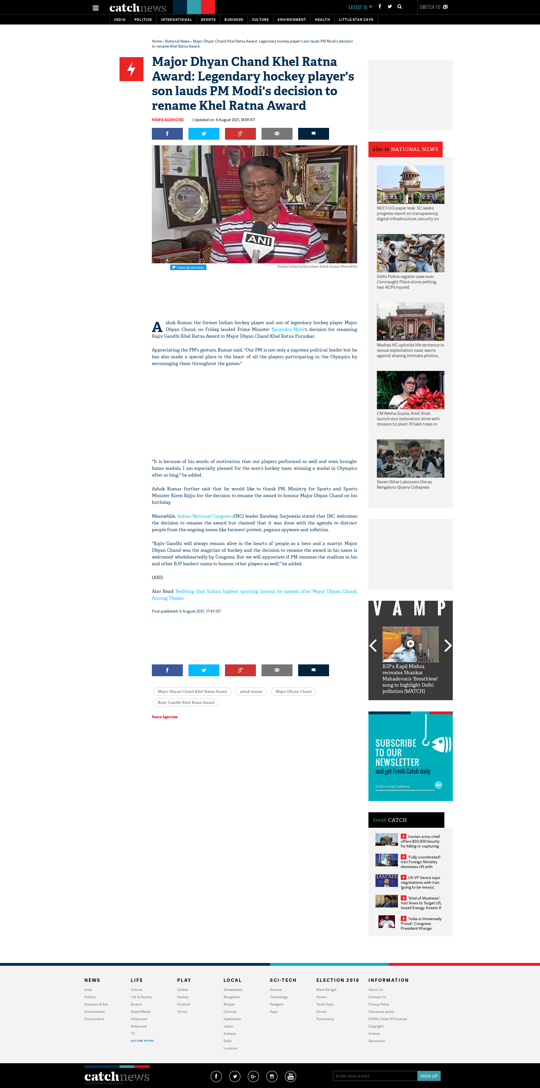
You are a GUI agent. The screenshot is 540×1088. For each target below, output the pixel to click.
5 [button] (427, 704)
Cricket (182, 989)
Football (183, 1004)
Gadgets (277, 1004)
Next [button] (448, 646)
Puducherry (325, 1018)
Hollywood (139, 1018)
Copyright (376, 1026)
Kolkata (230, 1033)
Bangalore (232, 996)
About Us (375, 989)
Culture (260, 19)
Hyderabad (232, 1018)
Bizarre (136, 1004)
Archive (374, 1033)
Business (233, 19)
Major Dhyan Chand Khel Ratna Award (192, 691)
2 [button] (402, 704)
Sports (208, 19)
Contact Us (377, 996)
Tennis (182, 1011)
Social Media (141, 1011)
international (177, 19)
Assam (321, 996)
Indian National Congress (204, 516)
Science (276, 989)
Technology (279, 996)
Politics (143, 19)
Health (322, 19)
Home (157, 41)
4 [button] (419, 704)
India (120, 19)
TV (133, 1033)
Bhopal (229, 1004)
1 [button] (394, 704)
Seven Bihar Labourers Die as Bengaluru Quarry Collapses (404, 484)
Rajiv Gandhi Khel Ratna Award (186, 702)
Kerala (321, 1011)
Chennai (230, 1011)
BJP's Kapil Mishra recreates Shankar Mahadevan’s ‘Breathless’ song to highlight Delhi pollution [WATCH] (410, 679)
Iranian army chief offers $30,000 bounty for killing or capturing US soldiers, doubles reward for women (420, 846)
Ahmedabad (233, 989)
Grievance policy (381, 1011)
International (94, 1011)
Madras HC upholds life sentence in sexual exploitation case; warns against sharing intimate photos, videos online (410, 350)
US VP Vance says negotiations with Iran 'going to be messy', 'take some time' (420, 885)
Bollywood (139, 1026)
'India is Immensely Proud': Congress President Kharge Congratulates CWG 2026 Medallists (421, 928)
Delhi (228, 1040)
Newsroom (376, 1040)
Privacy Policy (378, 1004)
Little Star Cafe (356, 19)
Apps (274, 1011)
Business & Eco (96, 1004)
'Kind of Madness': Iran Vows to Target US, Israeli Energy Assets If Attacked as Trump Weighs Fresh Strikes (421, 907)
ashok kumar (251, 691)
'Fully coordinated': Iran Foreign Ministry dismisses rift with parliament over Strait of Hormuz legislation (421, 866)
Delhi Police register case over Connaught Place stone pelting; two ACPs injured (407, 282)
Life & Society (141, 996)
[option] (410, 661)
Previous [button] (373, 646)
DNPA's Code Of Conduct (387, 1018)
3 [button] (410, 704)
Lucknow (230, 1048)
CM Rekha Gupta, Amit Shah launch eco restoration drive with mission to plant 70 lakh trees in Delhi (408, 419)
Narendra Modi (288, 329)
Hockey (183, 996)
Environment (292, 19)
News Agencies (168, 119)
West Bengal (326, 989)
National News (177, 41)
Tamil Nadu (325, 1004)
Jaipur (228, 1026)
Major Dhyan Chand (294, 691)
